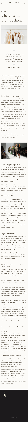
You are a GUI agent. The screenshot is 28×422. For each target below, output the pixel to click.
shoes (5, 371)
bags (2, 371)
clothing (23, 369)
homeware (12, 371)
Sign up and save (5, 412)
